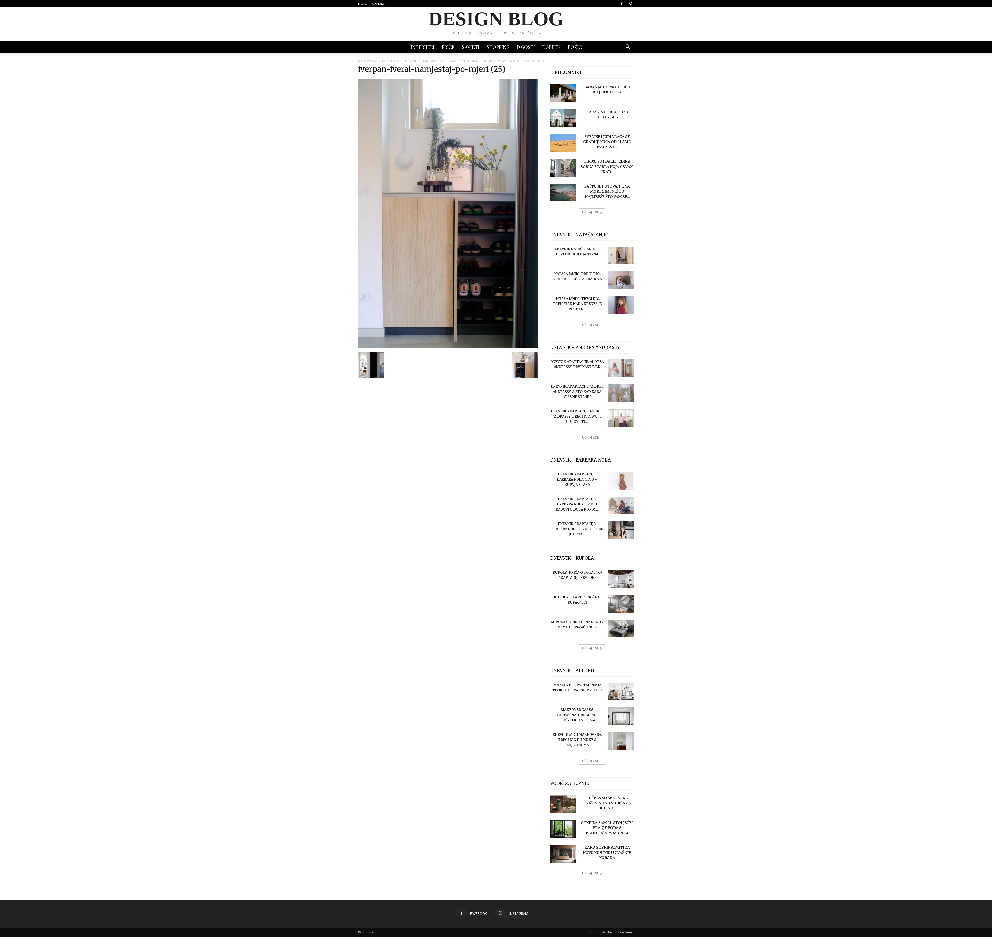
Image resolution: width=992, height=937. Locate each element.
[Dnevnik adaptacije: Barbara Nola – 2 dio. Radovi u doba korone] (621, 505)
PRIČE (448, 47)
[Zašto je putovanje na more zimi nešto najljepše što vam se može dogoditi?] (563, 192)
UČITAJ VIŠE (590, 212)
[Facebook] (621, 3)
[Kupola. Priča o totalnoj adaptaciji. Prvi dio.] (621, 579)
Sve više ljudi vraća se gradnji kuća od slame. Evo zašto (607, 141)
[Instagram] (630, 3)
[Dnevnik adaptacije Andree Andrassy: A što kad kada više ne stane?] (621, 393)
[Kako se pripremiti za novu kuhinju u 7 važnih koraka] (563, 854)
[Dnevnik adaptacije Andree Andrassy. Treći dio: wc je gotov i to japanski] (621, 418)
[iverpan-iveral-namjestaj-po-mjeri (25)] (448, 346)
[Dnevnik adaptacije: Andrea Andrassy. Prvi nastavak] (621, 368)
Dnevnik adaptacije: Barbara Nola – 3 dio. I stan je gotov (577, 529)
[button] (628, 47)
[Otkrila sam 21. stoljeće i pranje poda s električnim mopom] (563, 829)
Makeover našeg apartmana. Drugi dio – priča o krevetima (577, 715)
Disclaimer (626, 932)
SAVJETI (470, 47)
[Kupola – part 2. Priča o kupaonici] (621, 604)
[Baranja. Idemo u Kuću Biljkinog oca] (563, 93)
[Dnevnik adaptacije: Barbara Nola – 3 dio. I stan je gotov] (621, 530)
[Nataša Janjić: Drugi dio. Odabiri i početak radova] (621, 280)
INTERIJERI (422, 47)
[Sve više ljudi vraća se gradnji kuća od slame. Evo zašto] (563, 143)
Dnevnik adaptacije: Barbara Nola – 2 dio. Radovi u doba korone (577, 504)
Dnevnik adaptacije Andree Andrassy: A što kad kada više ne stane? (577, 391)
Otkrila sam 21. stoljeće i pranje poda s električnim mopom (607, 827)
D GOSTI (526, 47)
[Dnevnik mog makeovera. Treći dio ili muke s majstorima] (621, 741)
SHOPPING (498, 47)
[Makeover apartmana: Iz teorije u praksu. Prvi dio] (621, 691)
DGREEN (551, 47)
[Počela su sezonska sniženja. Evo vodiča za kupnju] (563, 804)
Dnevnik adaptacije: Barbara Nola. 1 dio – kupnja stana (577, 479)
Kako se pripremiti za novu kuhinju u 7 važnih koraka (607, 852)
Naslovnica (367, 61)
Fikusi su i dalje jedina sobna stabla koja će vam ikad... (607, 166)
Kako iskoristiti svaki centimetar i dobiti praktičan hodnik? (430, 61)
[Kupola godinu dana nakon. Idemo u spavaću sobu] (621, 628)
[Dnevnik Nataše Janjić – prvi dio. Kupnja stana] (621, 255)
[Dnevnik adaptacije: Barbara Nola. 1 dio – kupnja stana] (621, 481)
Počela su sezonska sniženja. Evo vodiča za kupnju (607, 802)
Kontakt (378, 3)
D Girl (362, 3)
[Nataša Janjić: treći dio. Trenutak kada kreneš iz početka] (621, 305)
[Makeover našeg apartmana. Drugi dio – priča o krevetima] (621, 716)
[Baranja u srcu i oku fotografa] (563, 118)
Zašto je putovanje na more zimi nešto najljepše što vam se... (607, 191)
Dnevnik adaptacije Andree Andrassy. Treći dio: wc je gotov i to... (577, 416)
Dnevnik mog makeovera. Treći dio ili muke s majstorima (577, 739)
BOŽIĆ (575, 47)
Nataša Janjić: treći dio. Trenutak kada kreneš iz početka (577, 303)
